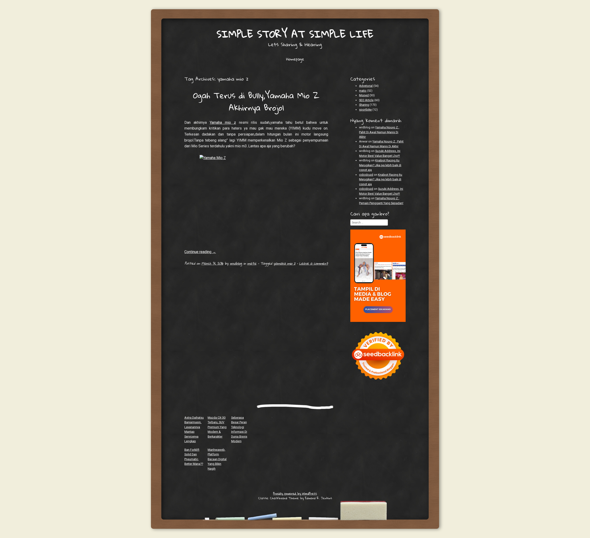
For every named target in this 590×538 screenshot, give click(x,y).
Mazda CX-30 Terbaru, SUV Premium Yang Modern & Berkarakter (217, 427)
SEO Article (366, 100)
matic (252, 263)
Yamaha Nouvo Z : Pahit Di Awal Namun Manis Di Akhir (379, 132)
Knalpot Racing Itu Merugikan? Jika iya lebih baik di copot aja (380, 165)
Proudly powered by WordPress (295, 493)
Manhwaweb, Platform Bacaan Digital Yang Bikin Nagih (217, 459)
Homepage (295, 59)
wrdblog (236, 263)
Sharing (364, 104)
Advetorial (366, 86)
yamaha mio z (284, 263)
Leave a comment (313, 263)
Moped (364, 95)
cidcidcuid (366, 174)
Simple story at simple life (295, 34)
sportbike (365, 109)
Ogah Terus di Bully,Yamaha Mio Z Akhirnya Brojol (256, 101)
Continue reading (200, 252)
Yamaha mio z (223, 122)
